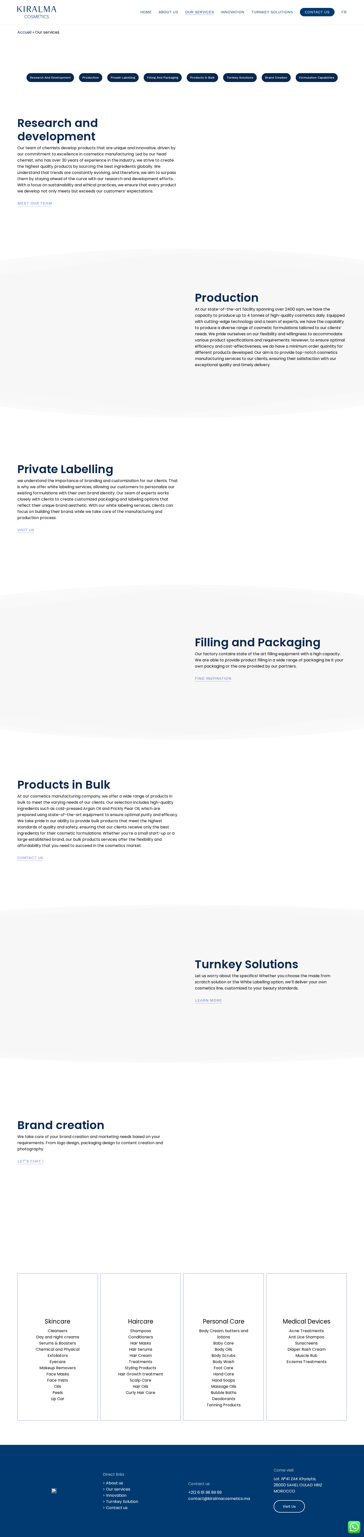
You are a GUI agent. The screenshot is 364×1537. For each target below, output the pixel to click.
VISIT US (25, 529)
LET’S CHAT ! (30, 1161)
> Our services (116, 1489)
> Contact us (115, 1508)
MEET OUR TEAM (34, 203)
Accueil (24, 32)
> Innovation (115, 1495)
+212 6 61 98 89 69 (205, 1492)
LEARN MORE (208, 1000)
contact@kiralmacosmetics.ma (219, 1498)
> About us (113, 1483)
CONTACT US (30, 857)
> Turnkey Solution (120, 1501)
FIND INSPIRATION (213, 678)
